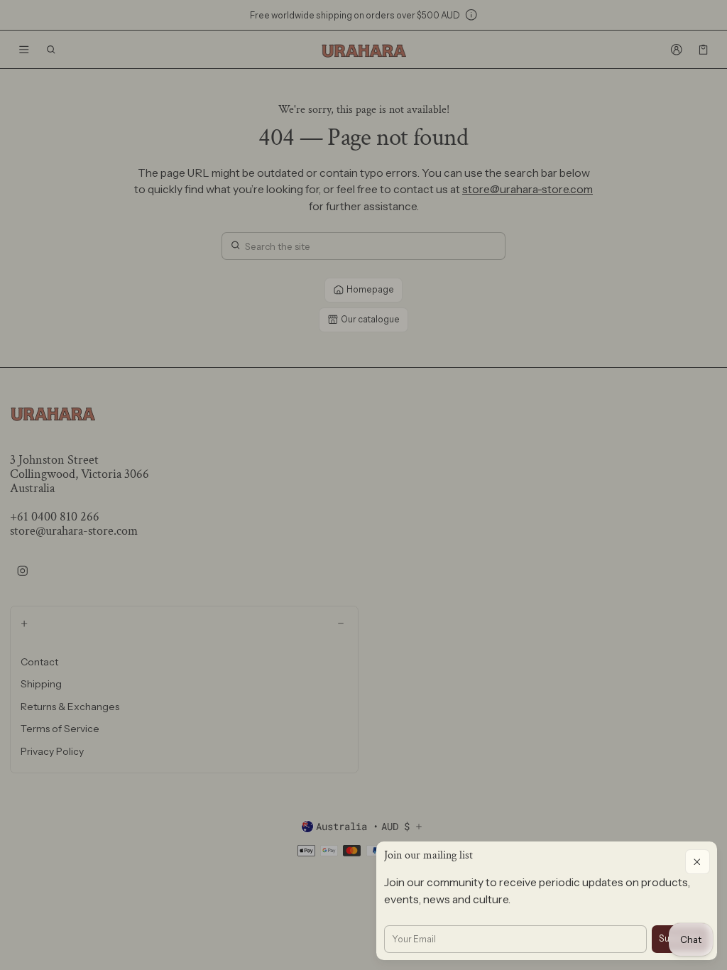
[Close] (697, 861)
